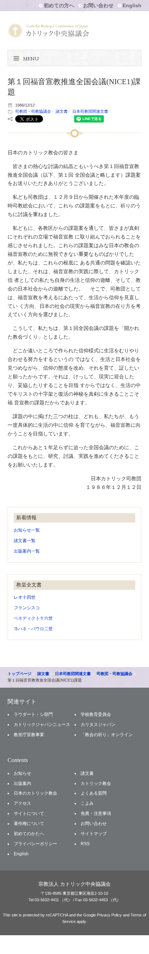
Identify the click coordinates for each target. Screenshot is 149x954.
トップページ (19, 673)
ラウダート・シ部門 (33, 714)
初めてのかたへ (29, 833)
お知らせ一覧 (27, 530)
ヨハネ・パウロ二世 (33, 628)
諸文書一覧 (24, 540)
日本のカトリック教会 (35, 793)
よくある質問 (94, 793)
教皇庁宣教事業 (29, 734)
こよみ (87, 803)
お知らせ (22, 773)
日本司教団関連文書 (90, 111)
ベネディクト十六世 (33, 618)
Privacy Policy (109, 915)
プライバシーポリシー (35, 843)
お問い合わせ (98, 5)
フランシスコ (27, 607)
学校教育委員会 (96, 714)
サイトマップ (94, 833)
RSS (85, 843)
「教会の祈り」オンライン (107, 734)
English (132, 5)
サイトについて (29, 813)
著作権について (29, 823)
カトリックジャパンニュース (42, 724)
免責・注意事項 (96, 813)
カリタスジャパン (98, 724)
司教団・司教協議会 (33, 111)
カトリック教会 (96, 783)
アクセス (22, 803)
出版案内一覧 (27, 551)
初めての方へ (59, 5)
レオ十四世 (24, 597)
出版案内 (22, 783)
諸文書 (62, 111)
